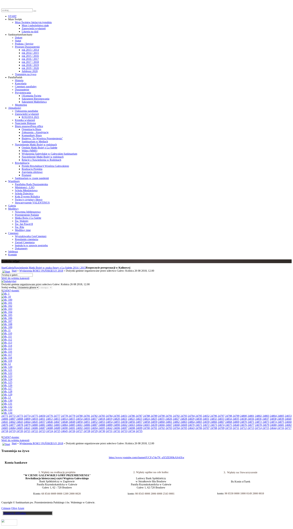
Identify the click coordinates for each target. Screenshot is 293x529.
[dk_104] (6, 312)
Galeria (10, 267)
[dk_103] (6, 308)
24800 (243, 415)
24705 (183, 428)
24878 (19, 425)
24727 (79, 431)
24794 (191, 415)
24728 (86, 431)
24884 (64, 425)
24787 (139, 415)
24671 (198, 425)
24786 (131, 415)
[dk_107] (6, 321)
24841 (4, 422)
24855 (116, 422)
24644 (273, 428)
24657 (42, 422)
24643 (191, 428)
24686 (34, 428)
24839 (280, 418)
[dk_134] (6, 412)
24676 (243, 425)
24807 (12, 418)
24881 (42, 425)
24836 (258, 418)
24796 (213, 415)
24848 (64, 422)
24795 (198, 415)
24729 (94, 431)
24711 (236, 428)
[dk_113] (6, 342)
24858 (146, 422)
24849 (72, 422)
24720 (19, 431)
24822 (131, 418)
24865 (198, 422)
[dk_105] (6, 315)
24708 (213, 428)
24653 (288, 415)
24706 (198, 428)
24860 (161, 422)
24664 (139, 425)
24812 (49, 418)
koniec (15, 290)
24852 (94, 422)
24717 (288, 428)
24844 (27, 422)
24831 (206, 418)
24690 (64, 428)
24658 (124, 422)
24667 (168, 425)
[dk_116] (6, 351)
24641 (27, 428)
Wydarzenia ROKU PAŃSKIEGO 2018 (41, 270)
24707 (206, 428)
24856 (131, 422)
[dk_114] (6, 345)
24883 (57, 425)
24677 (251, 425)
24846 (49, 422)
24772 (12, 415)
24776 (49, 415)
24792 (176, 415)
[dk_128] (6, 391)
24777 (57, 415)
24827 (176, 418)
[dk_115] (6, 348)
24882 (49, 425)
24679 (265, 425)
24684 (12, 428)
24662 (124, 425)
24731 (109, 431)
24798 (228, 415)
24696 (116, 428)
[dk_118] (6, 357)
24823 (138, 418)
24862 (176, 422)
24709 (221, 428)
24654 (79, 418)
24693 (86, 428)
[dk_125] (6, 382)
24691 (72, 428)
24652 (206, 415)
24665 (146, 425)
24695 (101, 428)
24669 (183, 425)
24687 (42, 428)
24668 (176, 425)
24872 (258, 422)
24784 (109, 415)
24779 (72, 415)
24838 (273, 418)
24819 (109, 418)
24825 (153, 418)
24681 (280, 425)
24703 (168, 428)
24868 (228, 422)
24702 (161, 428)
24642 (109, 428)
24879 (27, 425)
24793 (183, 415)
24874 (273, 422)
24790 (161, 415)
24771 (4, 415)
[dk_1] (5, 293)
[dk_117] (6, 354)
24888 (101, 425)
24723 (42, 431)
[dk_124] (6, 379)
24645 (64, 431)
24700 (146, 428)
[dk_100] (6, 299)
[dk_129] (6, 394)
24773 (19, 415)
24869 (236, 422)
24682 (288, 425)
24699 (139, 428)
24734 (131, 431)
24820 (116, 418)
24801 (251, 415)
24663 (131, 425)
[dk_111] (6, 336)
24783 (101, 415)
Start (3, 267)
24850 (79, 422)
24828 (183, 418)
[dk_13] (6, 397)
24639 (154, 425)
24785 (116, 415)
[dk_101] (6, 302)
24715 (265, 428)
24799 (236, 415)
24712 (243, 428)
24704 (176, 428)
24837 (265, 418)
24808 (19, 418)
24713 (250, 428)
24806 (4, 418)
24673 (213, 425)
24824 (146, 418)
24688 (49, 428)
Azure (21, 508)
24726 (72, 431)
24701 (154, 428)
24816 (86, 418)
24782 (94, 415)
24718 (4, 431)
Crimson (6, 508)
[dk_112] (6, 339)
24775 (34, 415)
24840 (288, 418)
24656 (250, 418)
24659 (206, 422)
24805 (280, 415)
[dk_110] (6, 333)
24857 (139, 422)
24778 (64, 415)
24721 (27, 431)
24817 (94, 418)
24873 (265, 422)
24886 (86, 425)
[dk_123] (6, 376)
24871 (251, 422)
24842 (12, 422)
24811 (42, 418)
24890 (116, 425)
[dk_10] (6, 296)
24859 (154, 422)
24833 (221, 418)
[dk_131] (6, 403)
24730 (101, 431)
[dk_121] (6, 370)
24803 (265, 415)
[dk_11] (6, 330)
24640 (236, 425)
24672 (206, 425)
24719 (12, 431)
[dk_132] (6, 406)
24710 (228, 428)
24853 (101, 422)
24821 (124, 418)
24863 (183, 422)
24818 (101, 418)
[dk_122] (6, 373)
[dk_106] (6, 318)
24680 (273, 425)
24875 (280, 422)
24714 (258, 428)
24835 (235, 418)
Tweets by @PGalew (14, 513)
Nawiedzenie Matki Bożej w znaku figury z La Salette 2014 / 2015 (50, 267)
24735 (139, 431)
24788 (146, 415)
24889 (109, 425)
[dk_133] (6, 409)
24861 (168, 422)
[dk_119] (6, 360)
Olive (14, 508)
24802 (258, 415)
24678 (258, 425)
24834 (228, 418)
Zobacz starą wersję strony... (16, 4)
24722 (34, 431)
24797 (221, 415)
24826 (168, 418)
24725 (57, 431)
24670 (191, 425)
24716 (280, 428)
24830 (198, 418)
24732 (116, 431)
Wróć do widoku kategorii (15, 278)
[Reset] (34, 11)
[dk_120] (6, 367)
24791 (168, 415)
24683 (4, 428)
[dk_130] (6, 400)
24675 (228, 425)
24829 (191, 418)
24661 (79, 425)
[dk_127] (6, 388)
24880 (34, 425)
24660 (288, 422)
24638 (243, 418)
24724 (49, 431)
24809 (27, 418)
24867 (221, 422)
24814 (64, 418)
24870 (243, 422)
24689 (57, 428)
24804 (273, 415)
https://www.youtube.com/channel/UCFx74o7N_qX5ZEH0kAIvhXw (146, 457)
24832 (213, 418)
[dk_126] (6, 385)
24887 (94, 425)
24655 (161, 418)
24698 (131, 428)
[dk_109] (6, 327)
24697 (124, 428)
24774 (27, 415)
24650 (42, 415)
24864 (191, 422)
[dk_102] (6, 305)
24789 (154, 415)
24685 (19, 428)
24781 (86, 415)
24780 (79, 415)
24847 (57, 422)
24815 (71, 418)
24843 (19, 422)
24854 (109, 422)
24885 (72, 425)
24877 (12, 425)
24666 (161, 425)
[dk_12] (6, 363)
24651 (124, 415)
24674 (221, 425)
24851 (86, 422)
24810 (34, 418)
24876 (4, 425)
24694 (94, 428)
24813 (56, 418)
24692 (79, 428)
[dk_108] (6, 324)
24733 (124, 431)
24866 (213, 422)
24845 (34, 422)
